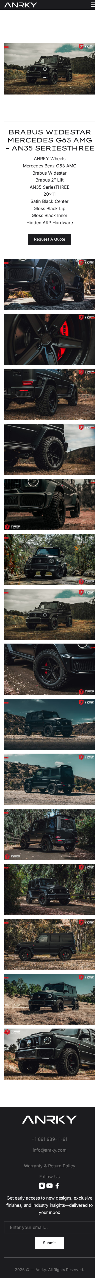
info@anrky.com (50, 1150)
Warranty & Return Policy (49, 1166)
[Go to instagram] (41, 1185)
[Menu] (94, 5)
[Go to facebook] (57, 1185)
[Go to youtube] (49, 1185)
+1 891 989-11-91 (49, 1139)
